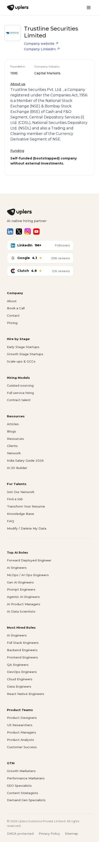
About (12, 301)
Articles (13, 424)
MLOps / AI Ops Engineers (28, 575)
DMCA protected (20, 833)
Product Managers (21, 732)
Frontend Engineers (22, 657)
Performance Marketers (26, 778)
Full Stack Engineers (23, 642)
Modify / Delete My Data (26, 528)
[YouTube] (36, 231)
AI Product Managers (23, 604)
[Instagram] (27, 231)
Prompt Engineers (21, 589)
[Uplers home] (49, 212)
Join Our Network (20, 492)
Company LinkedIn (40, 49)
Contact (13, 315)
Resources (15, 439)
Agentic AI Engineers (23, 597)
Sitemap (71, 833)
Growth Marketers (21, 771)
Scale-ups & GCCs (21, 361)
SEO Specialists (19, 785)
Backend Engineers (22, 650)
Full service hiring (20, 393)
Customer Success (22, 747)
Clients (12, 446)
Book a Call (16, 308)
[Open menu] (88, 7)
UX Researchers (19, 725)
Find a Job (15, 499)
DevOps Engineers (22, 672)
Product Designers (22, 717)
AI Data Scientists (21, 611)
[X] (19, 231)
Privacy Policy (49, 833)
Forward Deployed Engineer (29, 560)
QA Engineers (18, 664)
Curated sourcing (20, 385)
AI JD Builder (17, 468)
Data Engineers (19, 686)
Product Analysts (20, 740)
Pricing (12, 323)
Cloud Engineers (19, 679)
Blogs (11, 431)
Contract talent (19, 400)
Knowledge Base (20, 514)
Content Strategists (22, 793)
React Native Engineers (25, 694)
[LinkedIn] (10, 231)
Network (14, 453)
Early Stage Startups (23, 347)
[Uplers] (18, 8)
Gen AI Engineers (20, 582)
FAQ (10, 521)
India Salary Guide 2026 (25, 460)
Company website (39, 44)
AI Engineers (17, 567)
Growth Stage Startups (25, 354)
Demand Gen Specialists (26, 800)
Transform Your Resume (26, 506)
